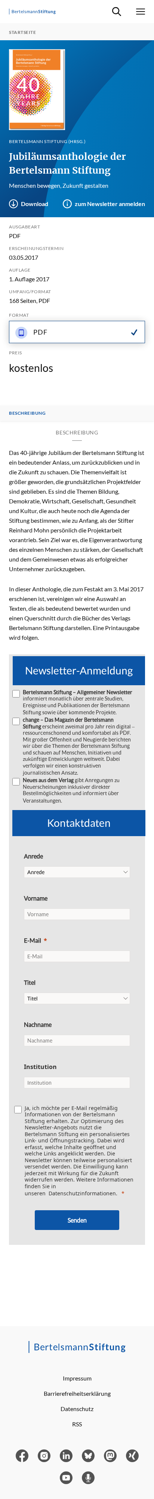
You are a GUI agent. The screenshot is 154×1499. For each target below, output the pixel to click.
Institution (40, 1067)
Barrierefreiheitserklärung (77, 1393)
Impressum (77, 1378)
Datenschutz (77, 1408)
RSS (77, 1423)
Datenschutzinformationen (82, 1193)
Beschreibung (27, 413)
